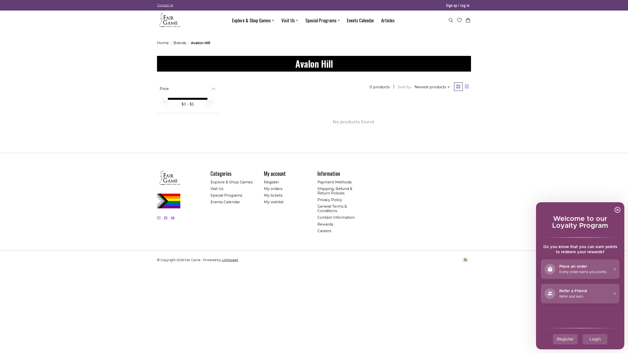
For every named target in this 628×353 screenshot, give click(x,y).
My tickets (273, 195)
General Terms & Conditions (332, 208)
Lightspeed (230, 260)
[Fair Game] (169, 20)
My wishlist (274, 202)
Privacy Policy (329, 200)
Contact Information (336, 217)
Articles (388, 20)
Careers (324, 231)
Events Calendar (360, 20)
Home (163, 43)
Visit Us (216, 189)
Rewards (325, 224)
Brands (179, 43)
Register (271, 182)
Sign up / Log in (457, 5)
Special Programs (226, 195)
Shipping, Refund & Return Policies (334, 191)
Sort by (404, 87)
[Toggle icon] (451, 20)
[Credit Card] (465, 260)
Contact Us (165, 5)
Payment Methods (334, 182)
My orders (273, 189)
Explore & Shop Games (231, 182)
